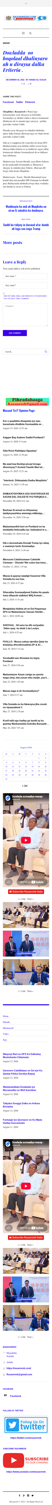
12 (19, 766)
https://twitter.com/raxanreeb (25, 1438)
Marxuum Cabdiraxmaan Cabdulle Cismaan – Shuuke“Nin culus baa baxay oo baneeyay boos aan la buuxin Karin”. (25, 561)
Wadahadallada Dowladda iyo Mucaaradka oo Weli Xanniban (19, 1088)
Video (6, 1033)
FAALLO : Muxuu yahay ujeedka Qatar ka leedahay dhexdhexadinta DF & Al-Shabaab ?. (25, 643)
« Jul (24, 786)
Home (6, 1016)
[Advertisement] (23, 379)
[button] (30, 898)
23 (46, 771)
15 (39, 766)
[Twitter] (32, 1495)
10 (6, 766)
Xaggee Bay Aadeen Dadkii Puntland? (24, 437)
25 (13, 775)
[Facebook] (19, 1495)
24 (6, 775)
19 (19, 771)
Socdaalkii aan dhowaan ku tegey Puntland (21, 659)
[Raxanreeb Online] (26, 18)
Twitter (19, 102)
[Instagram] (28, 1495)
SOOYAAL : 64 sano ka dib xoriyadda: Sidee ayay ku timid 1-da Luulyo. (23, 627)
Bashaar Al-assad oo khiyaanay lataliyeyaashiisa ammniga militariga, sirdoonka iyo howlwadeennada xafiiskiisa (26, 512)
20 (26, 771)
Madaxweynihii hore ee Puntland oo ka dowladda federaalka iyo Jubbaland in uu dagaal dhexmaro (25, 528)
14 (32, 766)
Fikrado (6, 1021)
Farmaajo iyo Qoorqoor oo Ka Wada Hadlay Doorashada (22, 1121)
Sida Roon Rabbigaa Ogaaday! (20, 451)
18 (13, 771)
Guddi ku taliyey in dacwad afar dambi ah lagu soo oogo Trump (26, 226)
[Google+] (24, 1495)
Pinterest (30, 102)
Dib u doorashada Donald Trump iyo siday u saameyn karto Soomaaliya (26, 544)
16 (46, 766)
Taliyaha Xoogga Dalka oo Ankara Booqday (21, 1105)
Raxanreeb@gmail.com (19, 1374)
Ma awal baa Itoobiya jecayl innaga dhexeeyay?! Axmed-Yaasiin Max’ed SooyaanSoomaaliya (22, 466)
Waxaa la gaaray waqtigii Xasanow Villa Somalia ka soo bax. (24, 577)
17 (6, 771)
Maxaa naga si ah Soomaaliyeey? (21, 691)
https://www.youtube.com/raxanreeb (26, 1472)
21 (32, 771)
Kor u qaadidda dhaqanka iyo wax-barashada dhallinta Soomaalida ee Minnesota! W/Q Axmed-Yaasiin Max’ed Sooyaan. (24, 423)
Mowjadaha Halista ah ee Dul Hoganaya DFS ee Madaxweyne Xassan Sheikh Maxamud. (24, 611)
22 (39, 771)
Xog (5, 1039)
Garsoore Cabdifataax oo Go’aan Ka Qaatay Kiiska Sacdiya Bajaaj (22, 1072)
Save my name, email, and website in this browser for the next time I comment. (25, 297)
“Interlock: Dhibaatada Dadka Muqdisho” (25, 480)
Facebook (8, 102)
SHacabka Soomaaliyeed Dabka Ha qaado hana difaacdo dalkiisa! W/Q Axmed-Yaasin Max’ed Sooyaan (26, 594)
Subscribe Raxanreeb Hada (27, 891)
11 (13, 766)
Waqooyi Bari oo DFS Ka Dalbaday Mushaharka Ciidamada (22, 1056)
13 (26, 766)
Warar (6, 43)
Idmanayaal (8, 1027)
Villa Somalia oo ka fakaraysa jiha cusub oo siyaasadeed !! (25, 706)
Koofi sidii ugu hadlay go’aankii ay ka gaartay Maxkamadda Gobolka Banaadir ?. (25, 722)
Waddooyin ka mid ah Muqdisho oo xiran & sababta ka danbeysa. (26, 208)
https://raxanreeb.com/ (18, 1368)
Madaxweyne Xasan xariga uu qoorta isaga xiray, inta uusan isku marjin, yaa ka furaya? (25, 676)
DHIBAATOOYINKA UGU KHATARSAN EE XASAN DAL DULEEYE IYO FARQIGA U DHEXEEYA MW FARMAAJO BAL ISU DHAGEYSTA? (26, 495)
